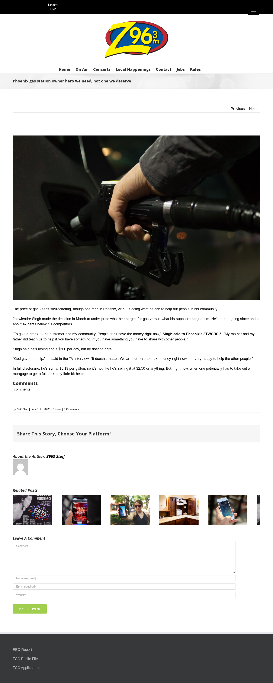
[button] (207, 69)
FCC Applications (26, 670)
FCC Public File (25, 661)
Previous (238, 109)
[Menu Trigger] (253, 9)
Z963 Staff (22, 409)
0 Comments (71, 409)
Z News (56, 409)
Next (253, 109)
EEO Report (22, 652)
